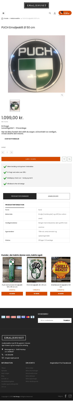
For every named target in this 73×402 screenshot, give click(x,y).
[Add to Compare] (69, 159)
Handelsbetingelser (7, 381)
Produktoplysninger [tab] (20, 196)
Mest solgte (5, 373)
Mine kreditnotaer (31, 373)
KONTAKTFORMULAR (12, 139)
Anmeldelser (53, 196)
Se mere (12, 294)
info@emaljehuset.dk (12, 358)
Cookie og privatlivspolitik (9, 384)
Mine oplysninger (31, 379)
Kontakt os (4, 379)
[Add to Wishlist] (64, 159)
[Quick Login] (54, 13)
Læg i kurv (31, 159)
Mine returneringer (32, 371)
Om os (3, 387)
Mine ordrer (29, 368)
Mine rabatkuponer (32, 381)
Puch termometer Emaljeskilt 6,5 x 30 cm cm (12, 286)
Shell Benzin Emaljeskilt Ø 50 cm (61, 286)
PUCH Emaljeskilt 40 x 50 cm (36, 285)
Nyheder (4, 371)
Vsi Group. (16, 397)
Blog (2, 376)
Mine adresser (30, 376)
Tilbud (3, 368)
